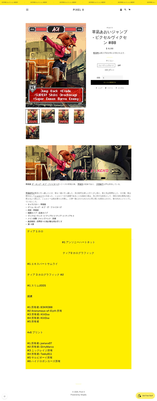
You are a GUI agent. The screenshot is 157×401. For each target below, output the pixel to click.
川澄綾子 (99, 184)
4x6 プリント (109, 70)
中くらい (109, 61)
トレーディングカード (106, 65)
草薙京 (80, 184)
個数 (98, 78)
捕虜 (119, 65)
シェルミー (39, 196)
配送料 (96, 53)
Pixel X (78, 10)
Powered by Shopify (79, 395)
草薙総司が (30, 193)
